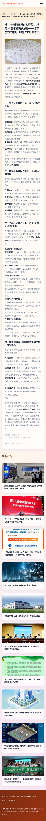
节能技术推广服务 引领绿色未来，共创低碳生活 (22, 616)
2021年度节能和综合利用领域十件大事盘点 (20, 585)
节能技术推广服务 (35, 809)
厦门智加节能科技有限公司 (14, 3)
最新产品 (7, 456)
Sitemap (5, 814)
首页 (3, 14)
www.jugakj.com (22, 809)
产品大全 (12, 14)
